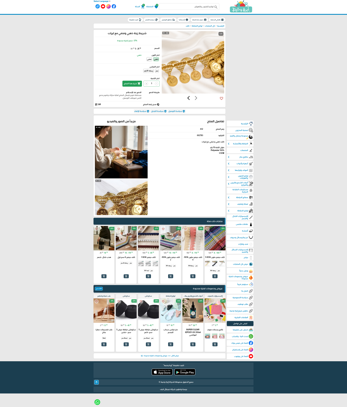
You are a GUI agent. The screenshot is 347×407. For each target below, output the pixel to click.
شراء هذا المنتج (132, 83)
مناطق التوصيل (168, 19)
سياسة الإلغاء (141, 111)
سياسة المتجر (151, 19)
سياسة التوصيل (176, 111)
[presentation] (196, 98)
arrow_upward (96, 382)
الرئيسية (220, 26)
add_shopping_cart (215, 276)
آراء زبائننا (183, 19)
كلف (187, 26)
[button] (152, 6)
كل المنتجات (210, 26)
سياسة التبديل (159, 111)
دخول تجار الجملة (199, 19)
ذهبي (156, 59)
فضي (149, 59)
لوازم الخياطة (197, 26)
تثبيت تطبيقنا (135, 19)
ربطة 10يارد (148, 71)
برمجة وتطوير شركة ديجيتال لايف (173, 389)
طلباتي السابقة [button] (217, 19)
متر (157, 71)
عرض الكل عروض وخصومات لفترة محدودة (159, 355)
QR (98, 104)
